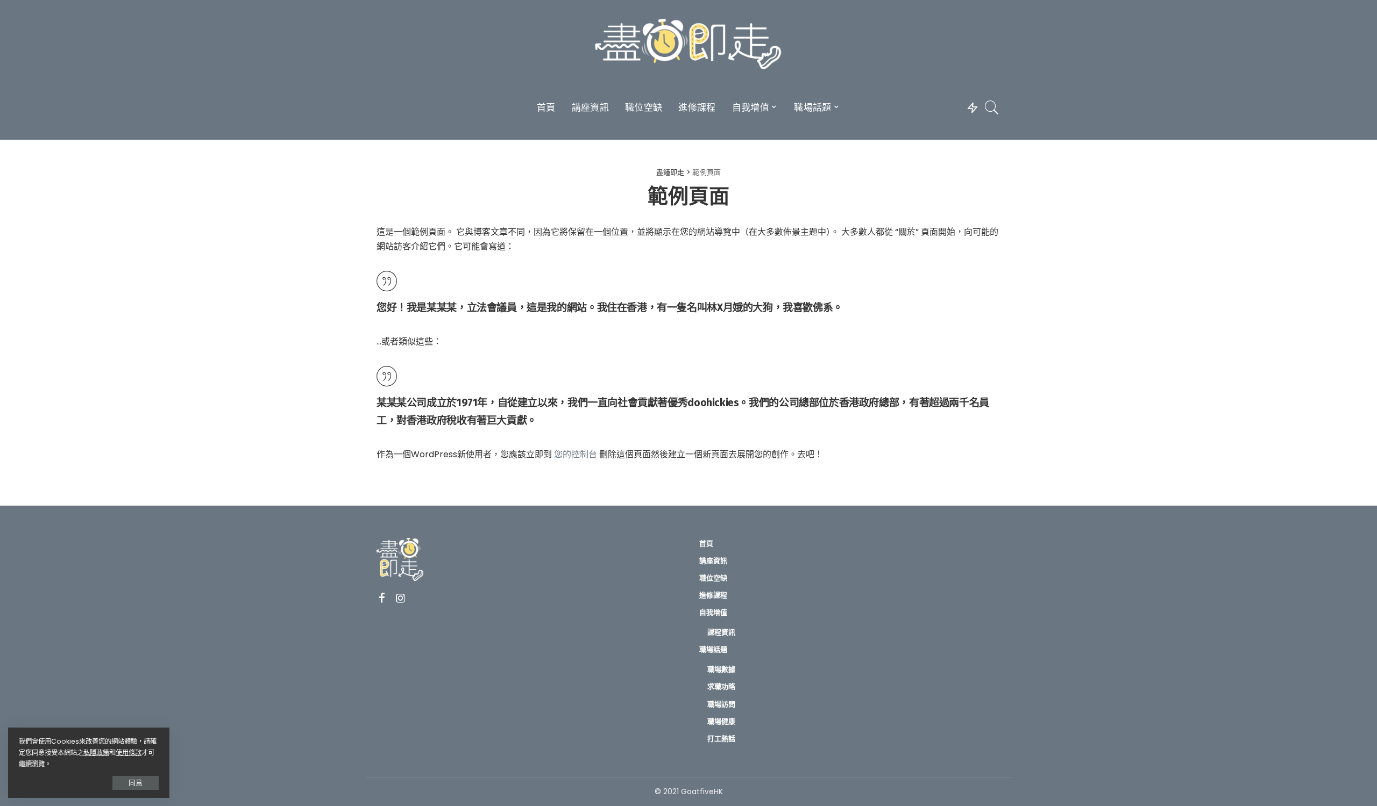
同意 (136, 783)
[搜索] (991, 107)
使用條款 (128, 752)
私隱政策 (96, 752)
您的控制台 (575, 454)
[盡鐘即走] (689, 46)
